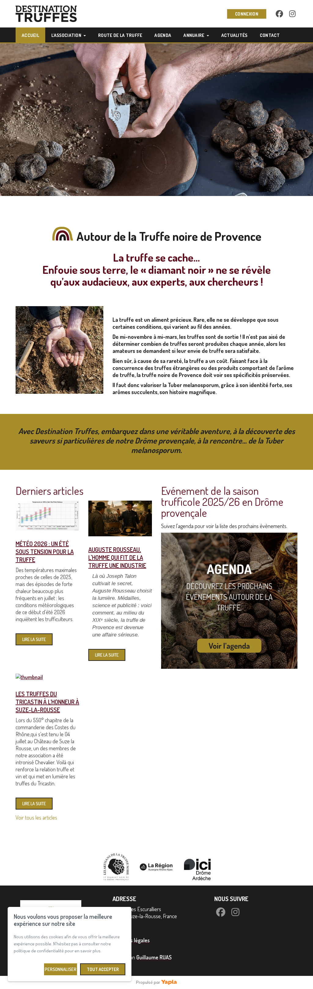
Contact (270, 35)
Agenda (162, 35)
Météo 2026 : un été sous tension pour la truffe (45, 551)
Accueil (30, 35)
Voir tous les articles (36, 817)
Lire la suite (34, 639)
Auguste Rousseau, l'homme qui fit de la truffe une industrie (117, 557)
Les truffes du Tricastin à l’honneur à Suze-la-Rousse (47, 702)
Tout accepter (103, 969)
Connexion (246, 13)
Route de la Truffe (120, 35)
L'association (66, 35)
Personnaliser (60, 969)
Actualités (234, 35)
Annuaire (193, 35)
